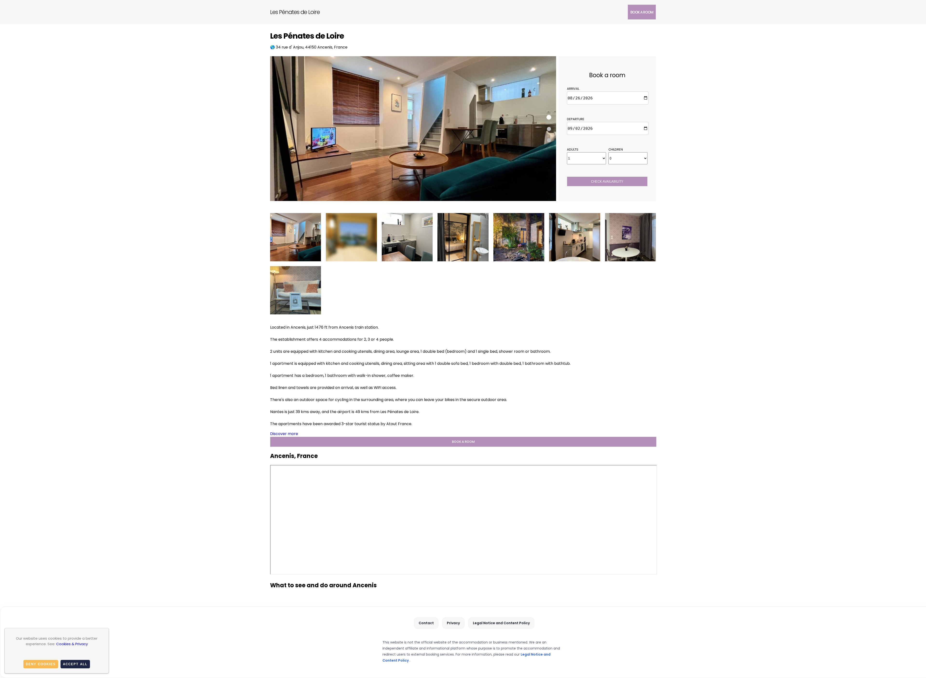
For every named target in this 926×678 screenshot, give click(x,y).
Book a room (641, 12)
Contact (426, 623)
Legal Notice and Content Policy (501, 623)
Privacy (453, 623)
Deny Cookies (41, 664)
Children (615, 149)
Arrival (573, 88)
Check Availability (607, 181)
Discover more (284, 433)
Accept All (75, 664)
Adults (572, 149)
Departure (575, 119)
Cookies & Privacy (72, 643)
